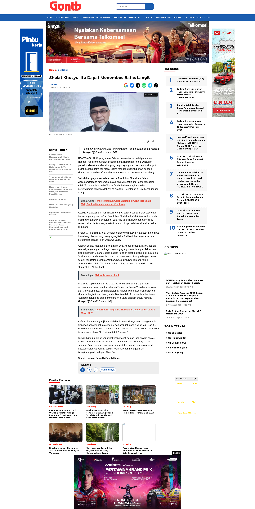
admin (54, 85)
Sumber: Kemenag (186, 416)
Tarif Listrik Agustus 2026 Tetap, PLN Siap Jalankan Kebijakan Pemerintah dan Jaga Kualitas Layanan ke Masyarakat (184, 297)
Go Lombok (88, 17)
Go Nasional (62, 17)
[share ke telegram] (151, 87)
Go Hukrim (130, 17)
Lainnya (177, 17)
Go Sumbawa (103, 17)
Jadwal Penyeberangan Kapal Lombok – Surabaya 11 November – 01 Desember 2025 (191, 93)
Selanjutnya (108, 369)
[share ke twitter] (139, 87)
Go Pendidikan (163, 17)
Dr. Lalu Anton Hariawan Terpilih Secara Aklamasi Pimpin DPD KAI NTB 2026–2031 (190, 198)
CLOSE (176, 453)
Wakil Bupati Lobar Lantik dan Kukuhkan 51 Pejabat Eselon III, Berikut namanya (191, 230)
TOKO (210, 17)
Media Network (194, 17)
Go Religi (63, 70)
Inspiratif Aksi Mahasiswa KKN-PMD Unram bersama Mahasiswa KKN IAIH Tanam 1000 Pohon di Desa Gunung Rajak (191, 143)
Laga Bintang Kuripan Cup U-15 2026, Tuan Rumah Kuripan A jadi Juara (188, 214)
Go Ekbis (117, 17)
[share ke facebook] (133, 87)
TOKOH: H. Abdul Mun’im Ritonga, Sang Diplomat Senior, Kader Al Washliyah (190, 160)
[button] (143, 141)
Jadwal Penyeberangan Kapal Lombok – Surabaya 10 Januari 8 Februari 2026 (191, 125)
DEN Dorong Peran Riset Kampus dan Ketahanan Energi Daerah (184, 281)
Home (50, 17)
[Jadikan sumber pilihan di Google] (127, 87)
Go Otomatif (145, 17)
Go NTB (75, 17)
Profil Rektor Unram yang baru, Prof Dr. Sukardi (190, 80)
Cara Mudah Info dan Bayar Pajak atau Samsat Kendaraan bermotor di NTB (190, 109)
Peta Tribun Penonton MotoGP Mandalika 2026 (183, 312)
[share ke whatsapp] (145, 87)
